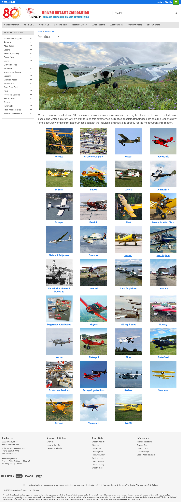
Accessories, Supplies (13, 38)
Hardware (8, 68)
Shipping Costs (142, 445)
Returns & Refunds (54, 448)
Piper (6, 91)
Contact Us (44, 24)
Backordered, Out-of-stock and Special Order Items (106, 485)
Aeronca (7, 42)
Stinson (7, 102)
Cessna (7, 50)
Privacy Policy (142, 448)
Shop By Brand (153, 24)
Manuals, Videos (10, 80)
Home (39, 32)
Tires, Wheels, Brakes (12, 109)
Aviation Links (98, 24)
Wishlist (50, 442)
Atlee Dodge (9, 46)
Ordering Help (60, 24)
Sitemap (36, 490)
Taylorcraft (8, 106)
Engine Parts (9, 57)
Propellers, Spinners (12, 94)
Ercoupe (7, 61)
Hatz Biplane (163, 255)
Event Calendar (116, 24)
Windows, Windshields (13, 113)
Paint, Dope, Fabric (11, 87)
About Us (28, 24)
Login (159, 2)
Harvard (128, 255)
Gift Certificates (10, 65)
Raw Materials (10, 98)
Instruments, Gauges (12, 72)
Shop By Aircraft (11, 24)
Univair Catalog (135, 24)
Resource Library (79, 24)
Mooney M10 (9, 83)
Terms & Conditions (144, 442)
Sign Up (168, 2)
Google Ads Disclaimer (146, 455)
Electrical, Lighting (11, 53)
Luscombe (8, 76)
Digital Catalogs (143, 452)
